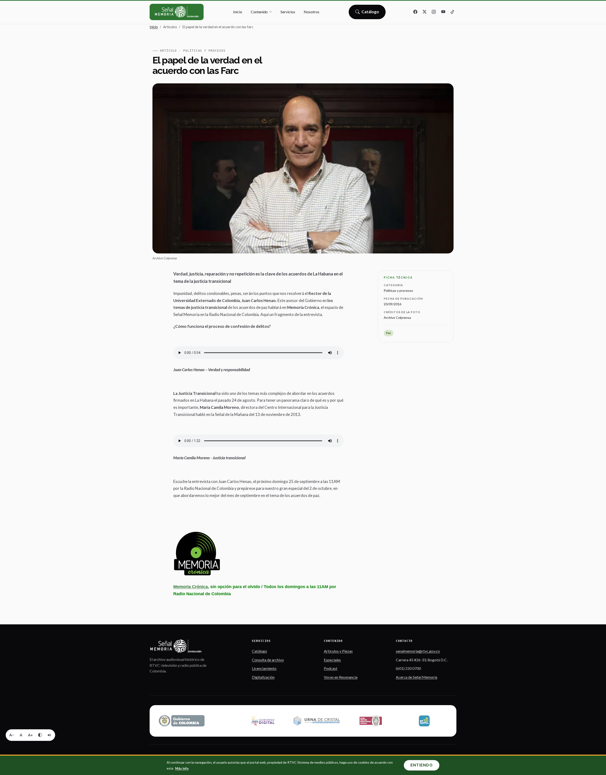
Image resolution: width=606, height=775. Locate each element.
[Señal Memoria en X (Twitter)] (425, 12)
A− (11, 735)
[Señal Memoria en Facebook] (415, 12)
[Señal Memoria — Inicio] (177, 12)
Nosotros (311, 11)
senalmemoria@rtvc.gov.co (418, 651)
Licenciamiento (264, 668)
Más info (182, 768)
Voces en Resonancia (340, 677)
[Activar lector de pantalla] (49, 735)
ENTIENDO (421, 765)
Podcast (330, 668)
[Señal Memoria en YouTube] (443, 12)
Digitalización (263, 677)
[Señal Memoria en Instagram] (434, 12)
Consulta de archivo (268, 660)
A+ (30, 735)
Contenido (259, 11)
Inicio (237, 11)
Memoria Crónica (190, 586)
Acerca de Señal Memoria (416, 677)
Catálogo (370, 13)
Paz (388, 333)
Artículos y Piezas (338, 651)
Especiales (332, 660)
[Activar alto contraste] (40, 735)
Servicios (288, 11)
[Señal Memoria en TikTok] (452, 12)
